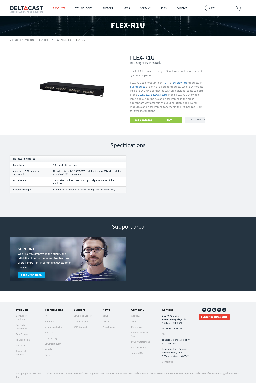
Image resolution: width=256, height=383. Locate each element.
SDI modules (137, 87)
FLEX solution (45, 40)
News (126, 8)
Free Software (23, 334)
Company (145, 8)
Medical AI (50, 321)
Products (59, 8)
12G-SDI (49, 332)
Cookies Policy (138, 347)
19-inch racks (64, 40)
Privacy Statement (140, 341)
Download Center (82, 315)
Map (164, 334)
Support (108, 8)
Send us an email (31, 275)
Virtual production (54, 327)
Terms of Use (137, 353)
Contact (182, 8)
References (136, 327)
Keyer (48, 355)
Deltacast (15, 40)
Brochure (20, 345)
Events (105, 321)
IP (46, 315)
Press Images (108, 327)
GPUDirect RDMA (53, 343)
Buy (169, 120)
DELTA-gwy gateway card (152, 95)
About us (135, 315)
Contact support (82, 321)
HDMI (166, 83)
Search (237, 8)
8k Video (49, 349)
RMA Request (80, 327)
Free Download (143, 120)
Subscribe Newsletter (214, 317)
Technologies (83, 8)
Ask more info (198, 120)
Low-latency (51, 338)
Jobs (164, 8)
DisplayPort (180, 83)
